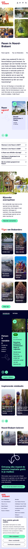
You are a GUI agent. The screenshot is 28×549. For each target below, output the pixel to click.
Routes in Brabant (8, 377)
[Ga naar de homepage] (5, 2)
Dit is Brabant (4, 508)
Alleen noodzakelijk (14, 540)
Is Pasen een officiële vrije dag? (11, 152)
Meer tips (6, 306)
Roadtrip (20, 413)
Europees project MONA (20, 506)
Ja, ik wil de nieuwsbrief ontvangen (13, 486)
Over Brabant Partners (20, 501)
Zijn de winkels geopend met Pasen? (10, 162)
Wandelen (6, 313)
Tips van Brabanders (17, 53)
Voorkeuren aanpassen (14, 544)
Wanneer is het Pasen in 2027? (11, 145)
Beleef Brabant (4, 506)
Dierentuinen (19, 300)
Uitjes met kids (20, 252)
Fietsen (15, 313)
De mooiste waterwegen (5, 274)
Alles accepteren (14, 536)
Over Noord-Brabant (6, 501)
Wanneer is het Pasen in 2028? (11, 149)
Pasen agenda (5, 53)
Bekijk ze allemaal (7, 299)
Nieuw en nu (4, 504)
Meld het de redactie (19, 512)
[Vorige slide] (2, 135)
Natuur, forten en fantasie (7, 412)
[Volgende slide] (6, 135)
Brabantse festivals (18, 276)
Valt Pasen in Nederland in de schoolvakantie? (10, 157)
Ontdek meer (6, 252)
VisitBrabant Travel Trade (20, 504)
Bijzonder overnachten (9, 221)
